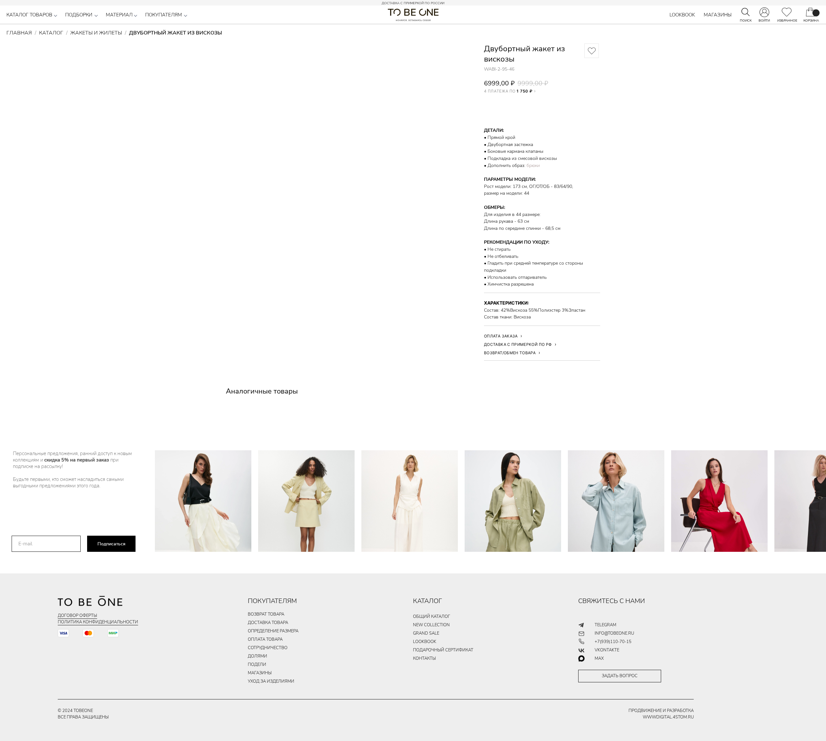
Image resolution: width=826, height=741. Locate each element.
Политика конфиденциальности (98, 622)
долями (257, 656)
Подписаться (111, 544)
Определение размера (273, 631)
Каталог (51, 32)
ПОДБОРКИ (78, 15)
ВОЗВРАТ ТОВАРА (266, 614)
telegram (605, 625)
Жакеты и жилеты (96, 32)
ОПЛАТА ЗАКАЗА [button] (501, 336)
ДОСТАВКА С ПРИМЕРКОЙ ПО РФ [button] (518, 344)
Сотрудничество (267, 648)
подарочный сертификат (443, 650)
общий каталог (431, 616)
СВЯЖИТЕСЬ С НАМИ (611, 601)
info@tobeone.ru (614, 633)
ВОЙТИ (764, 20)
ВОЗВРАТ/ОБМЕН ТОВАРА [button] (510, 352)
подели (257, 665)
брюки (533, 165)
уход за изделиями (271, 681)
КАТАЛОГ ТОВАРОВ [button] (29, 15)
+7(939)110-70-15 (613, 642)
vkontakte (607, 650)
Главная (19, 32)
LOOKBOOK (682, 15)
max (599, 658)
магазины (260, 673)
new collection (431, 625)
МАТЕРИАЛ (119, 15)
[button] (55, 15)
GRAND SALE (426, 633)
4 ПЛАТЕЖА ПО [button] (508, 91)
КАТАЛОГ (427, 601)
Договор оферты (77, 616)
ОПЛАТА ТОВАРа (265, 639)
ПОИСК (745, 20)
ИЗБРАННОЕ (787, 20)
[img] (786, 12)
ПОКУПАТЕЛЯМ (163, 15)
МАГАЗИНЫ (718, 15)
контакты (424, 658)
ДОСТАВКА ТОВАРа (268, 623)
